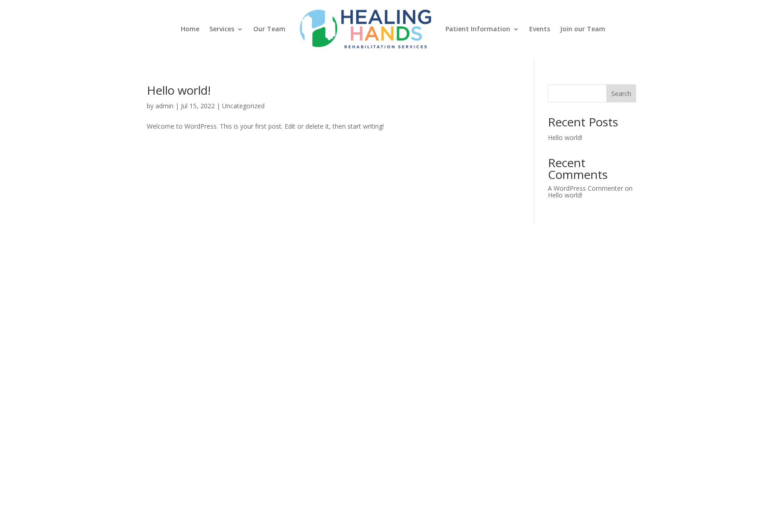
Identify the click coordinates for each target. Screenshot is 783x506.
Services (221, 28)
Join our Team (582, 28)
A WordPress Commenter (585, 188)
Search (621, 93)
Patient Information (477, 28)
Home (190, 28)
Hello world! (179, 90)
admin (164, 105)
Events (539, 28)
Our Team (269, 28)
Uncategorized (243, 105)
